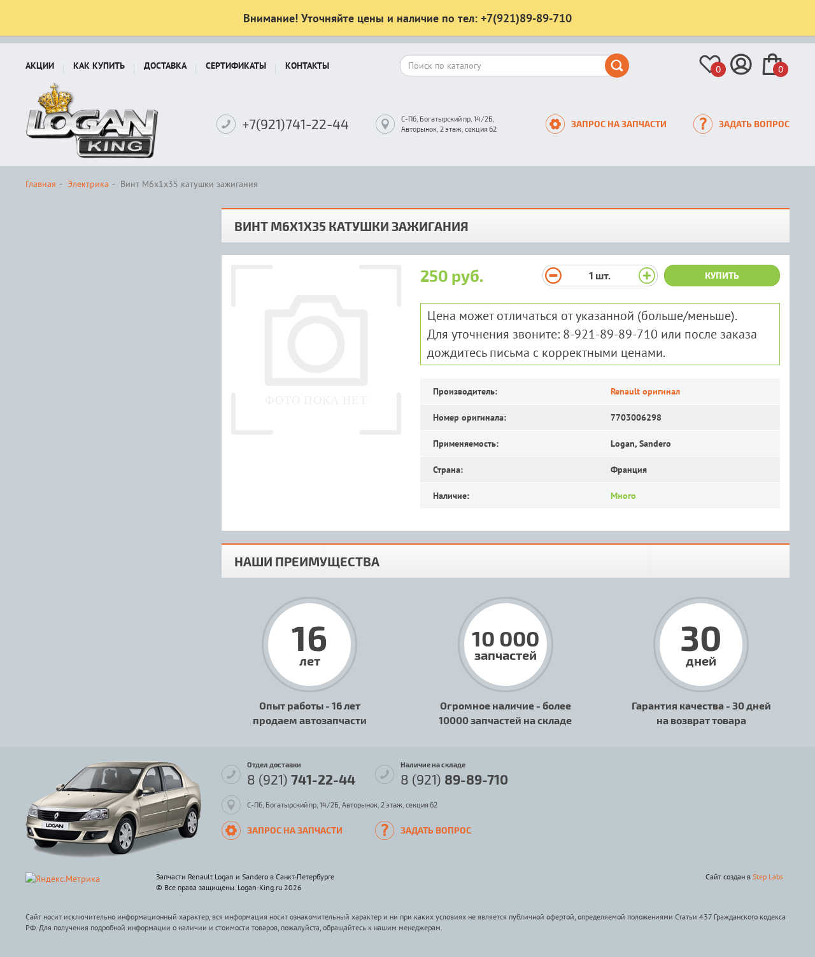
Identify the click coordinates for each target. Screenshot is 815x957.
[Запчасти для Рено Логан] (92, 120)
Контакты (307, 65)
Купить (722, 275)
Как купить (99, 65)
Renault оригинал (645, 391)
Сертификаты (236, 65)
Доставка (165, 65)
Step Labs (768, 876)
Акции (39, 65)
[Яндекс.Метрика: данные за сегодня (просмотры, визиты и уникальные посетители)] (62, 878)
